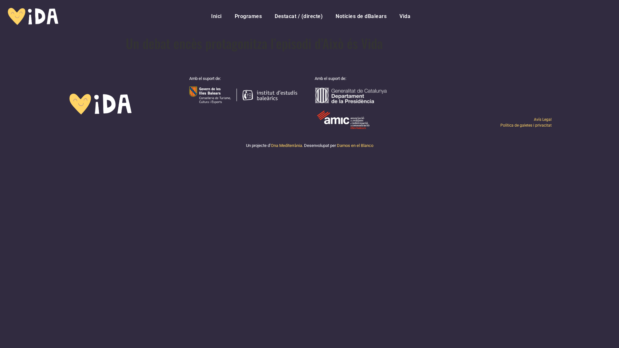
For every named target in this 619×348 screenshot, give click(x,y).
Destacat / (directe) (299, 16)
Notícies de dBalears (361, 16)
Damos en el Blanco (355, 145)
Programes (248, 16)
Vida (404, 16)
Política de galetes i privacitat (526, 125)
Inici (216, 16)
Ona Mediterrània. (287, 145)
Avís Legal (543, 119)
